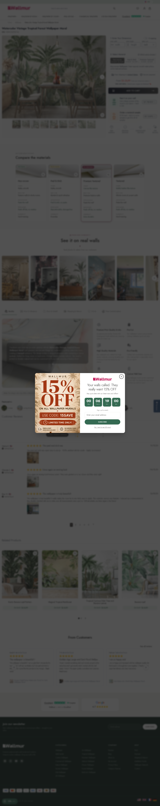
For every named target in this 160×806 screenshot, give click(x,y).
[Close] (121, 376)
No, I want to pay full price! (102, 427)
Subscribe (102, 422)
